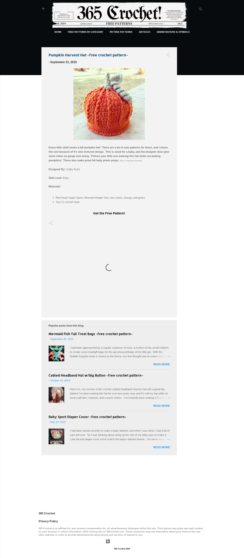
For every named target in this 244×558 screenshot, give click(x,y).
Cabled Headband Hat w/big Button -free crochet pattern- (96, 375)
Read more (161, 364)
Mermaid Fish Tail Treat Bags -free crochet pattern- (91, 334)
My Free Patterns (120, 32)
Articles (144, 32)
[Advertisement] (191, 98)
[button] (168, 55)
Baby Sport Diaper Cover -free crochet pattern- (87, 417)
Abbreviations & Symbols (173, 32)
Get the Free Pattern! (109, 213)
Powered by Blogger (124, 541)
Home (57, 32)
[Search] (200, 9)
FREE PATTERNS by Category (85, 32)
